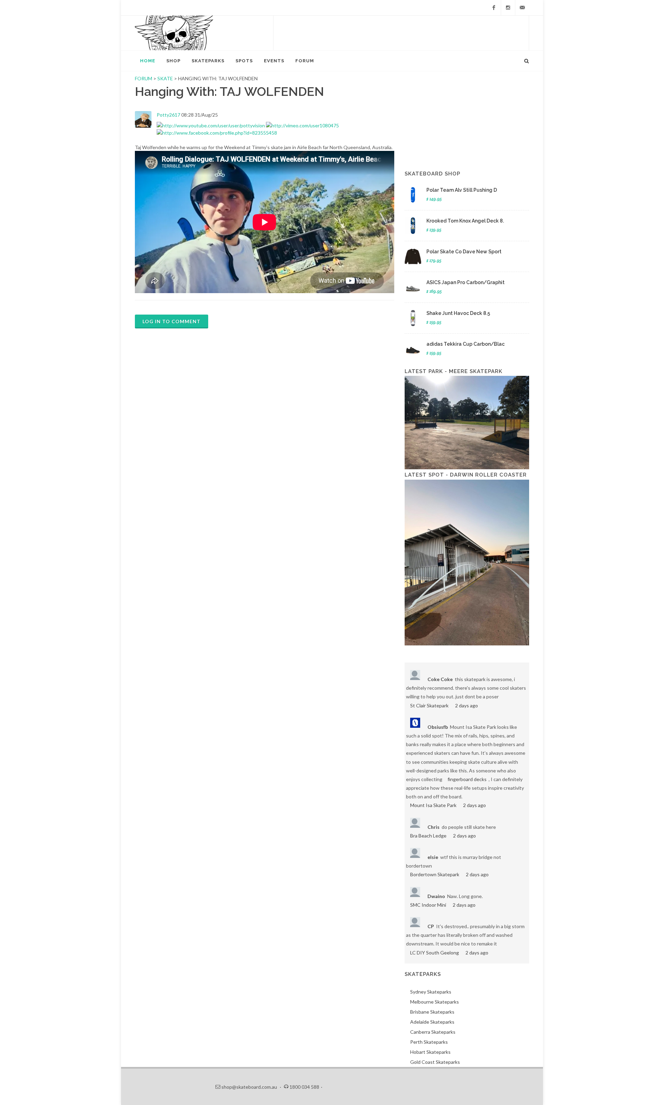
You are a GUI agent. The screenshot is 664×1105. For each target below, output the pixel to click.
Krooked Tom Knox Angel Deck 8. (465, 221)
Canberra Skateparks (432, 1032)
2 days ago (466, 705)
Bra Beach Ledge (428, 836)
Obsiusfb (437, 727)
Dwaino (436, 896)
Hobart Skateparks (430, 1052)
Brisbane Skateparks (432, 1012)
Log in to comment (171, 321)
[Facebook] (494, 7)
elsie (432, 857)
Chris (433, 827)
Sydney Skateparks (430, 992)
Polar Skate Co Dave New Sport (463, 251)
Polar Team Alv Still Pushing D (461, 190)
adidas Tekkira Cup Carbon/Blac (465, 344)
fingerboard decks (467, 779)
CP (430, 926)
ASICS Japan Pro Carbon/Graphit (465, 282)
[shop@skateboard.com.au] (522, 7)
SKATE (165, 78)
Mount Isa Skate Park (433, 805)
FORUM (143, 78)
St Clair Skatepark (429, 705)
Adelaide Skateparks (432, 1022)
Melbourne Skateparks (434, 1002)
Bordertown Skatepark (434, 874)
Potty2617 (168, 115)
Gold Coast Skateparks (435, 1062)
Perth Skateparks (429, 1042)
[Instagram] (508, 7)
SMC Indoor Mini (428, 905)
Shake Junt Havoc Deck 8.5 (458, 313)
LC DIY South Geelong (434, 952)
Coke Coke (440, 679)
